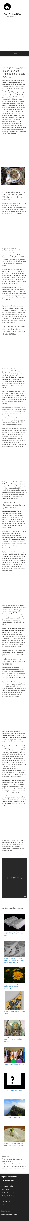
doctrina (19, 1159)
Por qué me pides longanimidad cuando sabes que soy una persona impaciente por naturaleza (14, 960)
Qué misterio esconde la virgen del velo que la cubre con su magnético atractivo (14, 1039)
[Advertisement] (14, 35)
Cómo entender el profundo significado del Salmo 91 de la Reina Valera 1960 (14, 933)
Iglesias (6, 1156)
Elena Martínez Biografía (7, 1180)
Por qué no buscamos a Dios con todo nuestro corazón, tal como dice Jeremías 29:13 (14, 986)
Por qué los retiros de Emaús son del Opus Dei (14, 1012)
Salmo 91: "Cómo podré (14, 1117)
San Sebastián (12, 14)
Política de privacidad (8, 1193)
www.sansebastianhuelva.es (9, 1214)
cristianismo (8, 1159)
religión (4, 1161)
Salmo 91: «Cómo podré (12, 1164)
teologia (10, 1161)
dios (14, 1159)
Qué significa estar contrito (14, 1090)
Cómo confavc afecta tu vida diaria (14, 1064)
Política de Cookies (8, 1196)
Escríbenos (4, 1205)
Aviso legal (5, 1189)
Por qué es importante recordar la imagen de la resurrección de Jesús (14, 1144)
